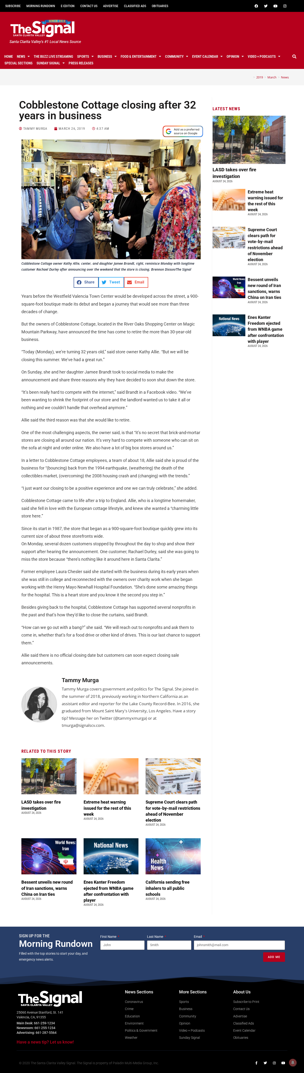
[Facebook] (256, 6)
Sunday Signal (48, 63)
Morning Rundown (40, 6)
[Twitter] (265, 6)
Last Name (155, 937)
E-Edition (68, 6)
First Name (108, 937)
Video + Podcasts (262, 56)
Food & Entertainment (139, 56)
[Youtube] (275, 6)
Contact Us (88, 6)
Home (8, 56)
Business (105, 56)
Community (174, 56)
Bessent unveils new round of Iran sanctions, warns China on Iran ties (47, 888)
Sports (83, 56)
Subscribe (13, 6)
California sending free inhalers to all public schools (168, 888)
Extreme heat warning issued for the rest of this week (107, 808)
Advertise (110, 6)
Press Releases (81, 63)
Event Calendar (205, 56)
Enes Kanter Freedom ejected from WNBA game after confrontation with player (266, 329)
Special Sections (19, 63)
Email (198, 937)
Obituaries (160, 6)
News (21, 56)
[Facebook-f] (256, 1063)
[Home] (250, 77)
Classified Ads (135, 6)
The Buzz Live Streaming (53, 56)
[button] (294, 56)
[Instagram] (284, 6)
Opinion (233, 56)
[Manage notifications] (293, 1062)
